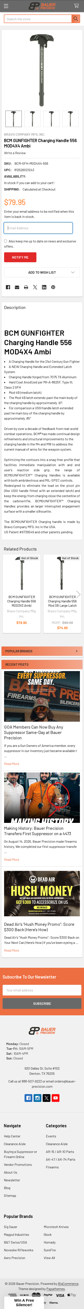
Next (78, 594)
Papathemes (55, 1289)
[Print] (26, 287)
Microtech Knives (56, 1227)
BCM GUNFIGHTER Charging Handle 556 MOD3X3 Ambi (21, 601)
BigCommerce (68, 1283)
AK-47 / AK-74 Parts (60, 1159)
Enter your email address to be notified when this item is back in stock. (39, 214)
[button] (42, 272)
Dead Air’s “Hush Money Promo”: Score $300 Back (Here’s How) (39, 926)
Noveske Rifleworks (18, 1250)
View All (49, 1258)
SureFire (50, 1250)
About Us (10, 1172)
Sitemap (10, 1195)
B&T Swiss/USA (15, 1242)
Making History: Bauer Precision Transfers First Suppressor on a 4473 (37, 830)
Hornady (50, 1242)
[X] (35, 287)
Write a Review (15, 153)
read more (11, 764)
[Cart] (77, 6)
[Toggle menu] (6, 6)
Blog (7, 1188)
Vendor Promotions (18, 1164)
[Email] (17, 287)
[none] (42, 70)
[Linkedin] (44, 287)
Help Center (12, 1136)
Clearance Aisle (15, 1144)
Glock (48, 1234)
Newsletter (12, 1180)
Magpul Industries (16, 1234)
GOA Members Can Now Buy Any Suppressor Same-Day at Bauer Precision (33, 732)
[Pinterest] (53, 287)
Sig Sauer (10, 1227)
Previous (5, 594)
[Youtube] (55, 1098)
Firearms (52, 1167)
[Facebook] (8, 287)
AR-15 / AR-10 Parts (60, 1151)
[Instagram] (37, 1098)
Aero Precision (14, 1258)
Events (51, 1136)
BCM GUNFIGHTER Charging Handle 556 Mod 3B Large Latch (62, 601)
